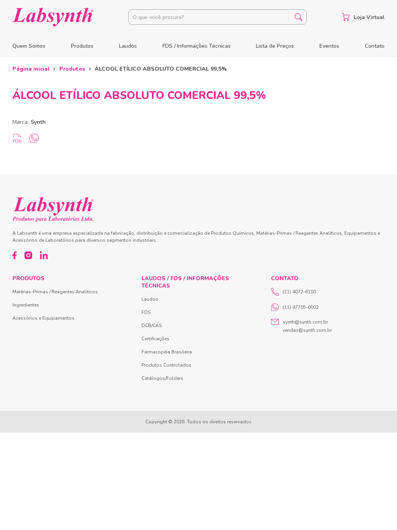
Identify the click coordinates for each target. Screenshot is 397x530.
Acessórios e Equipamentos (43, 318)
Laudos (128, 46)
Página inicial (31, 69)
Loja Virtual (369, 17)
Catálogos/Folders (162, 378)
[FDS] (17, 138)
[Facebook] (14, 255)
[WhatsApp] (34, 138)
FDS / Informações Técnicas (196, 46)
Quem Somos (28, 46)
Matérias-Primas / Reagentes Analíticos (55, 292)
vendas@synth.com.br (307, 330)
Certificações (155, 339)
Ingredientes (25, 305)
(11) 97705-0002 (301, 307)
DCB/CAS (152, 325)
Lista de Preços (275, 46)
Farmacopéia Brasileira (167, 352)
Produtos (82, 46)
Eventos (329, 46)
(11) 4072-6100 (299, 292)
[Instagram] (28, 255)
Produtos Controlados (167, 365)
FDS (146, 312)
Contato (375, 46)
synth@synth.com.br (305, 322)
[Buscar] (298, 17)
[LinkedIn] (44, 255)
